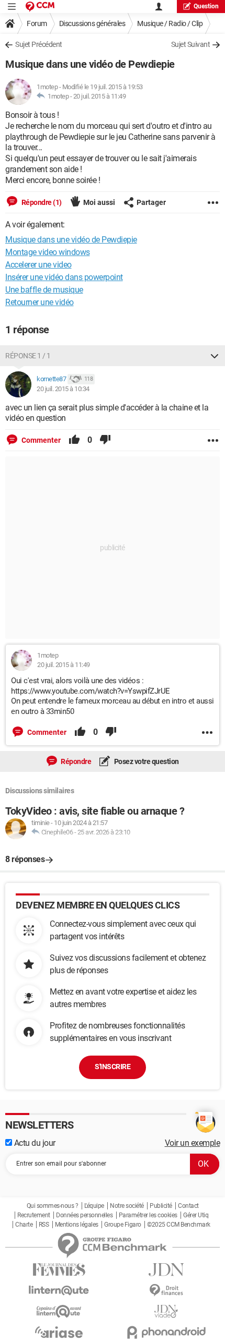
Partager (151, 202)
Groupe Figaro (122, 1224)
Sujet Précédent (38, 44)
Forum (37, 23)
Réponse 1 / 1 (28, 356)
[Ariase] (59, 1332)
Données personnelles (84, 1215)
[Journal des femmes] (59, 1269)
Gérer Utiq (195, 1215)
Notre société (127, 1205)
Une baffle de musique (44, 290)
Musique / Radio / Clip (170, 23)
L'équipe (94, 1205)
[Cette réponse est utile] (74, 440)
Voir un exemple (192, 1143)
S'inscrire (112, 1066)
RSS (44, 1224)
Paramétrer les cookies (148, 1215)
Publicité (161, 1205)
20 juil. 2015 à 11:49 (99, 96)
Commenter (40, 440)
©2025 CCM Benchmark (178, 1224)
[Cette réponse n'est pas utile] (105, 440)
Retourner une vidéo (39, 302)
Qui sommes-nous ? (52, 1205)
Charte (23, 1224)
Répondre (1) (41, 202)
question (206, 6)
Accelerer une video (38, 265)
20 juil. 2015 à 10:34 (63, 389)
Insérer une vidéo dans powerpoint (64, 277)
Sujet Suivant (190, 44)
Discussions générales (92, 23)
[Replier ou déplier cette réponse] (214, 355)
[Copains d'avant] (59, 1311)
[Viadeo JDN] (166, 1311)
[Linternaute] (59, 1290)
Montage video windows (47, 252)
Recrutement (33, 1215)
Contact (188, 1205)
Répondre (76, 761)
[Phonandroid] (166, 1332)
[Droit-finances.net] (166, 1290)
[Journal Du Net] (166, 1269)
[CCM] (40, 6)
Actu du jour (33, 1143)
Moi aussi (99, 202)
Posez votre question (146, 761)
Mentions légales (76, 1224)
